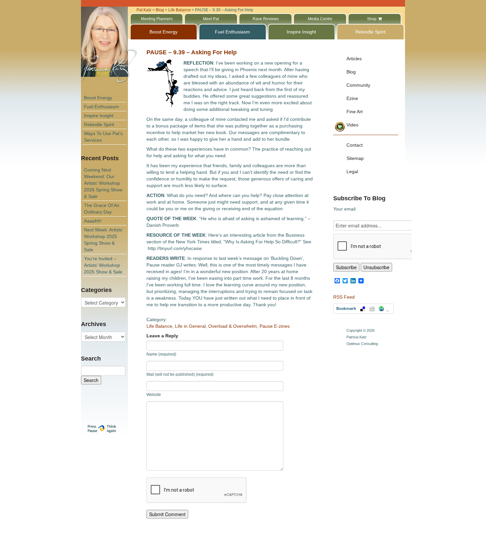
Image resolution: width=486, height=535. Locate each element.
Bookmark (363, 309)
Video (352, 124)
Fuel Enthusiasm (101, 106)
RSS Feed (344, 297)
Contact (354, 145)
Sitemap (355, 158)
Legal (352, 171)
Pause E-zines (275, 326)
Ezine (352, 98)
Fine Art (354, 111)
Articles (354, 58)
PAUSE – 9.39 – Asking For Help (191, 52)
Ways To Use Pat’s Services (103, 137)
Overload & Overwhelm (232, 326)
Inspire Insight (98, 115)
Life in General (190, 326)
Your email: (345, 209)
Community (358, 85)
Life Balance (159, 326)
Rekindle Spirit (99, 124)
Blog (351, 71)
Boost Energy (98, 97)
